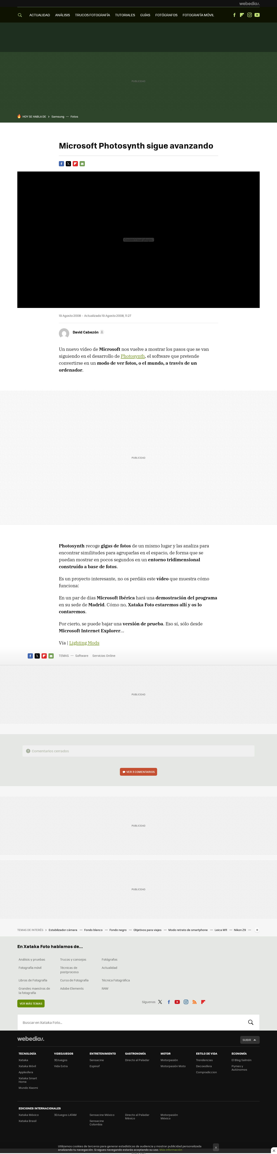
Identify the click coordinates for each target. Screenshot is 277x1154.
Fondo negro (118, 930)
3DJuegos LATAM (65, 1115)
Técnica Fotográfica (116, 980)
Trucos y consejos (73, 959)
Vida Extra (61, 1066)
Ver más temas (31, 1003)
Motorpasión (169, 1060)
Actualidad (109, 967)
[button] (87, 332)
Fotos (74, 116)
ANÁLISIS (62, 14)
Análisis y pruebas (32, 959)
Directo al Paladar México (137, 1116)
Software (81, 655)
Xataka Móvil (27, 1066)
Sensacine (97, 1060)
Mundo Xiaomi (28, 1088)
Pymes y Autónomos (239, 1067)
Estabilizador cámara (63, 930)
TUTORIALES (125, 14)
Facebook (234, 15)
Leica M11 (221, 930)
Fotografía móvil (30, 967)
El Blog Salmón (241, 1060)
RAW (105, 988)
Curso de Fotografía (74, 980)
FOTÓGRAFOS (166, 14)
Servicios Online (103, 655)
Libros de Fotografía (33, 980)
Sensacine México (102, 1115)
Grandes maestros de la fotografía (34, 990)
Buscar (251, 1022)
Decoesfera (204, 1066)
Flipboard (242, 15)
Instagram (249, 15)
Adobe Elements (72, 988)
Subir (247, 1040)
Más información (170, 1150)
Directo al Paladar (137, 1060)
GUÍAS (145, 14)
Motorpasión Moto (173, 1066)
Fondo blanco (93, 930)
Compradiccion (206, 1072)
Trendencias (204, 1060)
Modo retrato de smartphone (188, 930)
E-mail (82, 163)
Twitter (68, 163)
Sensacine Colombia (97, 1122)
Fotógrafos (110, 959)
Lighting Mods (84, 643)
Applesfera (26, 1072)
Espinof (95, 1066)
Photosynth (133, 356)
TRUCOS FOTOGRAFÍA (92, 14)
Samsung (58, 116)
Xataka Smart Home (28, 1080)
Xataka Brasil (27, 1121)
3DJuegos (60, 1060)
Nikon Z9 (240, 930)
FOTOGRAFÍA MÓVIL (198, 14)
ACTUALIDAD (39, 14)
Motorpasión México (169, 1116)
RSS (194, 1001)
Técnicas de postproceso (69, 969)
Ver (140, 772)
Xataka (23, 1060)
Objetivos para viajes (148, 930)
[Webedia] (249, 3)
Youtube (257, 15)
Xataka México (29, 1115)
